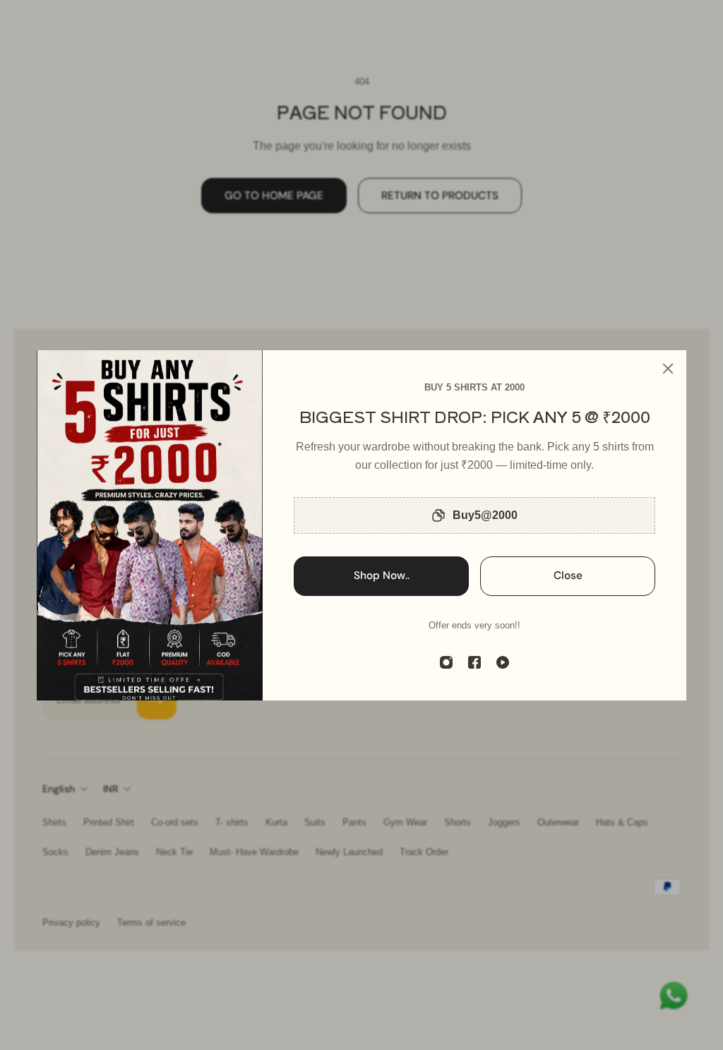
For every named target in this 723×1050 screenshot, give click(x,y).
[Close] (668, 368)
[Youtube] (503, 662)
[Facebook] (474, 662)
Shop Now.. (382, 575)
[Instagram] (446, 662)
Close (568, 575)
